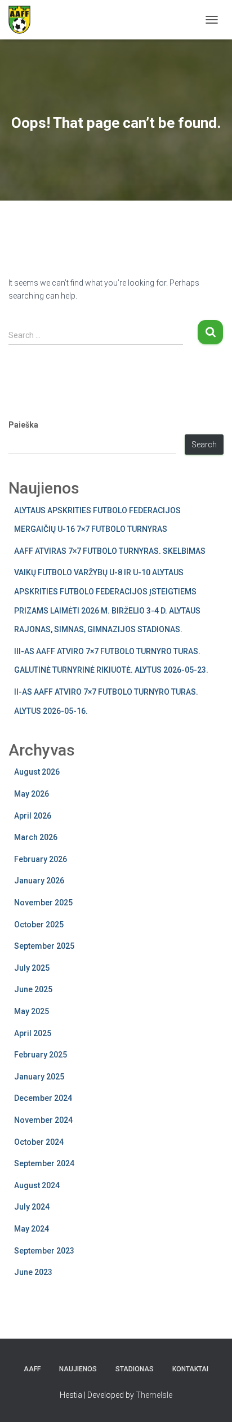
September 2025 (44, 945)
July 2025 (32, 967)
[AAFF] (23, 20)
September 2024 (44, 1163)
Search (204, 444)
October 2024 (39, 1142)
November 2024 (43, 1120)
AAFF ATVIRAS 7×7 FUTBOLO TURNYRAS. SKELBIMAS (110, 551)
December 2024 (43, 1098)
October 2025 (39, 924)
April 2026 (32, 815)
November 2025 (43, 902)
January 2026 (39, 880)
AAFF (32, 1369)
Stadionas (134, 1369)
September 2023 (44, 1250)
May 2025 (31, 1011)
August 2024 (37, 1185)
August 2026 (37, 771)
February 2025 (40, 1054)
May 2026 (31, 793)
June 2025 (33, 989)
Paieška (23, 424)
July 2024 (32, 1206)
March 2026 (35, 837)
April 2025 (32, 1033)
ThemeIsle (154, 1394)
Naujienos (78, 1369)
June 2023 (33, 1272)
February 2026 (40, 859)
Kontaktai (190, 1369)
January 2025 (39, 1076)
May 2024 (31, 1228)
